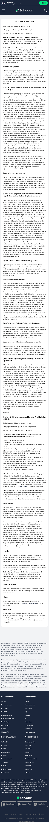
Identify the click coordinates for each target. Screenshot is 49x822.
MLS (26, 718)
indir (43, 3)
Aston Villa (28, 769)
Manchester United (7, 718)
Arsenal (27, 752)
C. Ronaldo (4, 742)
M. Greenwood (6, 769)
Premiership (5, 725)
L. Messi (4, 745)
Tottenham (28, 755)
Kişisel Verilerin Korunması (14, 818)
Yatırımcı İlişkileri (31, 814)
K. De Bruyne (5, 752)
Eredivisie (28, 715)
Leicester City (29, 762)
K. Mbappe (4, 708)
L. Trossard (5, 772)
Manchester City (6, 715)
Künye (7, 814)
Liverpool (28, 745)
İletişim (41, 814)
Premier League (6, 705)
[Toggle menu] (3, 10)
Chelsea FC (5, 732)
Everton (27, 772)
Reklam (13, 814)
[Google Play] (24, 804)
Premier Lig (28, 722)
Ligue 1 (27, 711)
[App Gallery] (40, 804)
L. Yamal (4, 765)
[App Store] (8, 804)
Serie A (3, 701)
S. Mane (3, 728)
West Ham (28, 765)
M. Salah (4, 711)
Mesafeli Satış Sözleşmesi (35, 818)
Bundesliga (5, 722)
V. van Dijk (4, 762)
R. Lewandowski (6, 759)
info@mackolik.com (23, 486)
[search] (45, 10)
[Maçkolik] (24, 10)
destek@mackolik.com (29, 603)
